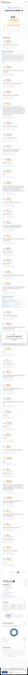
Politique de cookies (18, 672)
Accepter (5, 672)
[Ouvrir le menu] (26, 2)
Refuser (11, 672)
